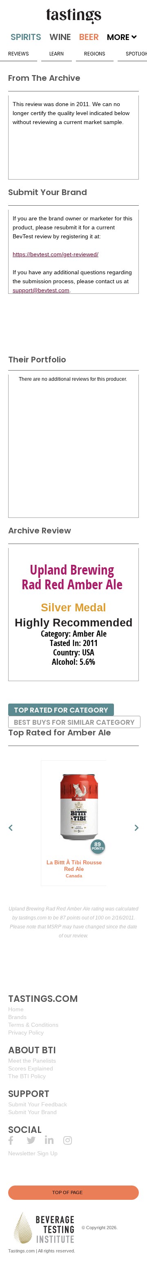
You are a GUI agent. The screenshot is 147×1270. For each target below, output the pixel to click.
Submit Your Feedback (37, 1104)
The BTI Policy (27, 1076)
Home (16, 1009)
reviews (18, 53)
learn (56, 53)
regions (94, 53)
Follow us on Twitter (36, 1140)
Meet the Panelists (32, 1060)
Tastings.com (21, 1250)
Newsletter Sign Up (33, 1153)
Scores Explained (30, 1068)
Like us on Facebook (17, 1140)
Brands (17, 1017)
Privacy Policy (26, 1032)
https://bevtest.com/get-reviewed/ (55, 254)
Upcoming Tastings (72, 1140)
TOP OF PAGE (67, 1192)
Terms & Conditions (33, 1024)
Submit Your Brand (32, 1112)
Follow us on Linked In (54, 1140)
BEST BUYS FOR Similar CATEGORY (74, 722)
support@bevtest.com (41, 290)
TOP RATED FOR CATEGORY (61, 710)
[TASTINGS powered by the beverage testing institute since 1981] (73, 16)
